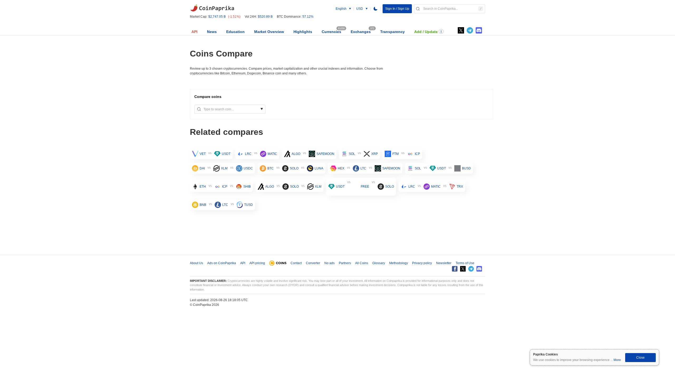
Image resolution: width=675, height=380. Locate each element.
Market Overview (269, 32)
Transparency (392, 32)
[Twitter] (461, 30)
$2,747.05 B (217, 16)
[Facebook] (454, 269)
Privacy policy (422, 263)
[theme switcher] (375, 9)
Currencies (331, 32)
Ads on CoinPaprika (221, 263)
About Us (196, 263)
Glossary (378, 263)
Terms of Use (465, 263)
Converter (313, 263)
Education (235, 32)
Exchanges (361, 32)
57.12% (308, 16)
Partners (345, 263)
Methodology (398, 263)
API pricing (257, 263)
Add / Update (426, 32)
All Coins (361, 263)
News (212, 32)
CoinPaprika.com (212, 8)
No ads (329, 263)
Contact (296, 263)
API (194, 32)
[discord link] (479, 30)
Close (640, 357)
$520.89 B (265, 16)
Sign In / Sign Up (397, 9)
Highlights (302, 32)
